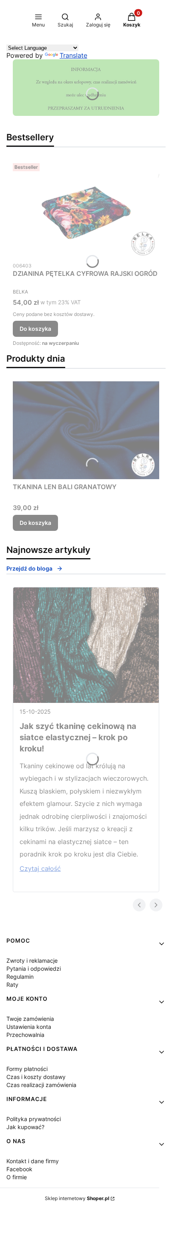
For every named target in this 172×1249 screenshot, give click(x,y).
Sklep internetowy (77, 1198)
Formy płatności (27, 1068)
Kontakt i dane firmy (32, 1161)
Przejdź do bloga (29, 568)
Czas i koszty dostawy (36, 1076)
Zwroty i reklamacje (32, 960)
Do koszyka (35, 328)
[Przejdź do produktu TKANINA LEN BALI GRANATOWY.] (86, 430)
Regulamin (20, 976)
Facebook (19, 1169)
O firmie (16, 1177)
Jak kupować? (25, 1126)
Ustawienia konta (28, 1026)
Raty (12, 984)
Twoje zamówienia (30, 1018)
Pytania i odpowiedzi (33, 968)
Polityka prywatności (33, 1118)
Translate (73, 55)
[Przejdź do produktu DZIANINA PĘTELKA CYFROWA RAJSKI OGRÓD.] (86, 209)
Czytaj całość (40, 868)
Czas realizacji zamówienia (41, 1084)
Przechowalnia (25, 1034)
